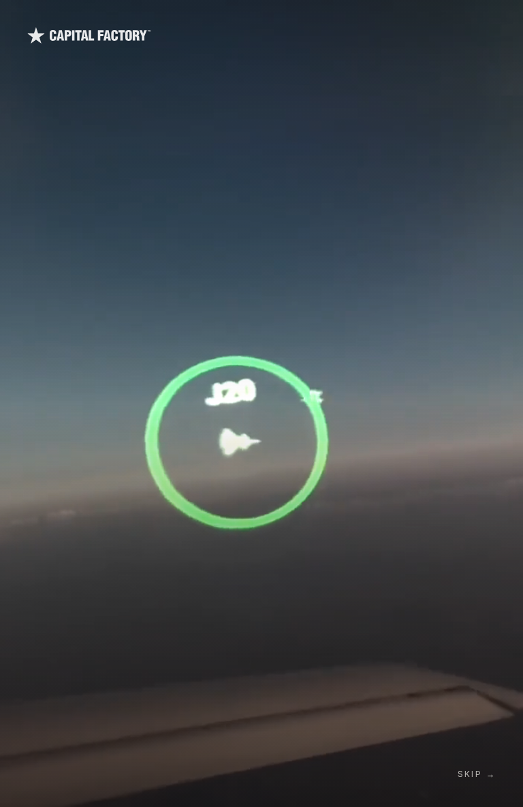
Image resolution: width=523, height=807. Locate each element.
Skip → (477, 774)
